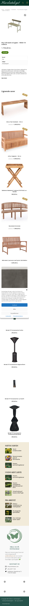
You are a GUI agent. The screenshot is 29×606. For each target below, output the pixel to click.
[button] (27, 290)
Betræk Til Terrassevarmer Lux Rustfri (14, 398)
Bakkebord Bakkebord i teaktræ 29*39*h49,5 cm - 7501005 (14, 191)
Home (2, 9)
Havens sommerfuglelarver (18, 464)
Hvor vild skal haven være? (17, 518)
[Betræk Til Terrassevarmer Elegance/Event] (14, 350)
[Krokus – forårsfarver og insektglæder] (8, 505)
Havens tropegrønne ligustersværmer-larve (18, 485)
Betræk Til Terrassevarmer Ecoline (14, 330)
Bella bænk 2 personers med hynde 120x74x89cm (14, 260)
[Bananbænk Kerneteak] (14, 211)
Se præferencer (14, 313)
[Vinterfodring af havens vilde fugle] (8, 493)
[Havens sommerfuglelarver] (8, 465)
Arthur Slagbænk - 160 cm (14, 156)
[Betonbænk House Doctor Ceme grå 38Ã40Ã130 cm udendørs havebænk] (14, 280)
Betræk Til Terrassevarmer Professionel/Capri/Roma (14, 433)
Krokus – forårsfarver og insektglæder (17, 505)
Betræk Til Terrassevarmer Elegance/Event (14, 364)
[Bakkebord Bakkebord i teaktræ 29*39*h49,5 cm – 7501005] (14, 175)
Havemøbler (7, 9)
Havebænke (13, 9)
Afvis (14, 309)
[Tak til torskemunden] (8, 451)
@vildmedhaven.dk (10, 556)
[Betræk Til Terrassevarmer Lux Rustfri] (14, 384)
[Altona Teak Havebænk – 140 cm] (14, 107)
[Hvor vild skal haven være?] (8, 519)
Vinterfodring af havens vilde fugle (18, 492)
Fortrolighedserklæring (18, 316)
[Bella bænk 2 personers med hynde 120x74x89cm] (14, 245)
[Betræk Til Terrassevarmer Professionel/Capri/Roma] (14, 418)
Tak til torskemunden (17, 449)
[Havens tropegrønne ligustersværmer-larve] (8, 484)
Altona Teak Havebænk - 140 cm (14, 122)
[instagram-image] (4, 581)
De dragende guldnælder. (17, 511)
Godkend (14, 305)
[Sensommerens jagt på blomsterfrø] (8, 458)
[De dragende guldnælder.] (8, 512)
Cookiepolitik (8, 316)
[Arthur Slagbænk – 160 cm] (14, 141)
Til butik (5, 52)
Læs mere (4, 78)
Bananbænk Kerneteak (14, 226)
